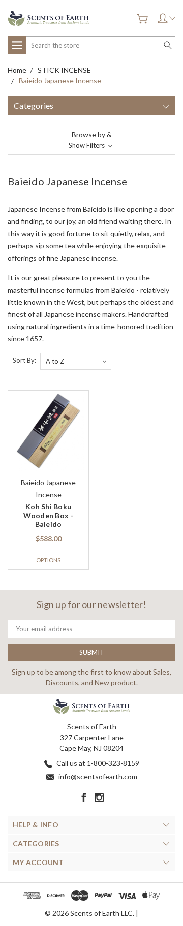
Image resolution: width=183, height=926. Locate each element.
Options (48, 560)
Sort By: (24, 360)
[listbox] (75, 361)
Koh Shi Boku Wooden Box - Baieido (48, 515)
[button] (91, 140)
